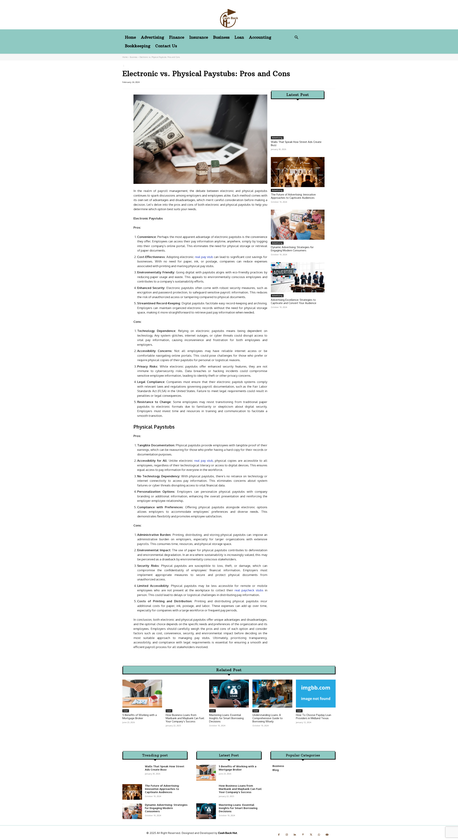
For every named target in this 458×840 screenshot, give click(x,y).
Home (125, 57)
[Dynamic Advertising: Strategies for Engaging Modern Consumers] (298, 225)
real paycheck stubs (249, 590)
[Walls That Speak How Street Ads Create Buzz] (298, 119)
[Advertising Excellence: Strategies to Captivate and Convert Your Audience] (298, 277)
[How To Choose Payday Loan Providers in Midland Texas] (316, 694)
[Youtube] (327, 835)
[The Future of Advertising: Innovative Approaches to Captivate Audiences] (298, 172)
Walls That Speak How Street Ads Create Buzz (296, 143)
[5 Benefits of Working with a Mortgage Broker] (142, 694)
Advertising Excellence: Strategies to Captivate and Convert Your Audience (293, 301)
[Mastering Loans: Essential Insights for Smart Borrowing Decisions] (229, 694)
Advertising (277, 137)
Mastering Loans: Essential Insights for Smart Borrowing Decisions (226, 718)
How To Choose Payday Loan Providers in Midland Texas (313, 716)
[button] (296, 37)
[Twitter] (311, 835)
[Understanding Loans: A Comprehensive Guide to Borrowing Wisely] (272, 694)
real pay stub (204, 257)
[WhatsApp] (319, 835)
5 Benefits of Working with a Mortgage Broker (139, 716)
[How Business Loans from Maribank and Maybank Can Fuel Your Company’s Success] (185, 694)
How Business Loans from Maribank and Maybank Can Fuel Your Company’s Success (185, 718)
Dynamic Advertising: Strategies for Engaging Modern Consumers (292, 248)
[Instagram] (287, 835)
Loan (125, 710)
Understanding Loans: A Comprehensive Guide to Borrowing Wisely (267, 718)
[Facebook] (279, 835)
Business (133, 57)
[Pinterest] (303, 835)
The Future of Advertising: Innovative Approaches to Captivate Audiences (293, 196)
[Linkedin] (295, 835)
